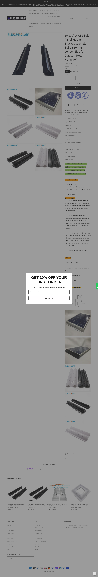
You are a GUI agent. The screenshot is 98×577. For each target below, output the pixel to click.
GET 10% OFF (49, 298)
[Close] (70, 274)
